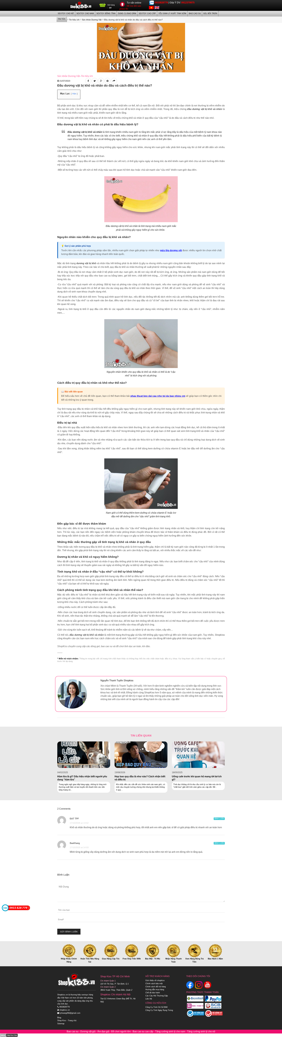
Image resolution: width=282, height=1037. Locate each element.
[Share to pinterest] (107, 81)
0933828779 (161, 2)
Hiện (74, 94)
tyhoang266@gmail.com (69, 1013)
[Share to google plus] (101, 81)
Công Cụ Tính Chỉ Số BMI (156, 1007)
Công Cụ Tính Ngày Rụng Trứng (159, 1010)
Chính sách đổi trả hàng (155, 986)
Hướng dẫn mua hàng (154, 989)
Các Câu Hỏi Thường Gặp (156, 996)
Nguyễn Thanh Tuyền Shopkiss (116, 680)
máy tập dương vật (171, 250)
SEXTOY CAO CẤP (147, 13)
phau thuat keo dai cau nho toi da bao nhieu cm (157, 396)
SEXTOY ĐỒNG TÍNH (105, 13)
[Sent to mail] (114, 81)
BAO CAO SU (195, 13)
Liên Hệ (148, 999)
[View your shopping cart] (102, 6)
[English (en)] (157, 7)
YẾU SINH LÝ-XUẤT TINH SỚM (172, 13)
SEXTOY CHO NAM (85, 13)
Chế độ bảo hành (152, 993)
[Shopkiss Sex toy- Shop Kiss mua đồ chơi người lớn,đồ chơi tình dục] (81, 5)
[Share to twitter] (95, 81)
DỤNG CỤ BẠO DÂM (127, 13)
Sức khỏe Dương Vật (68, 76)
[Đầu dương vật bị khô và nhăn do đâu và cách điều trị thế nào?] (141, 47)
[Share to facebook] (88, 81)
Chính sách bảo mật (154, 983)
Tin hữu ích (87, 76)
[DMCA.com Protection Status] (9, 1035)
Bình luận (219, 819)
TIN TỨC (62, 19)
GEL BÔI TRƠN (210, 13)
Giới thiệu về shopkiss (155, 980)
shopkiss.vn (64, 1010)
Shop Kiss (61, 1020)
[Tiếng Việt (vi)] (151, 7)
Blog (59, 1017)
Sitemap (60, 1023)
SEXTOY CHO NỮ (66, 13)
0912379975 (187, 2)
